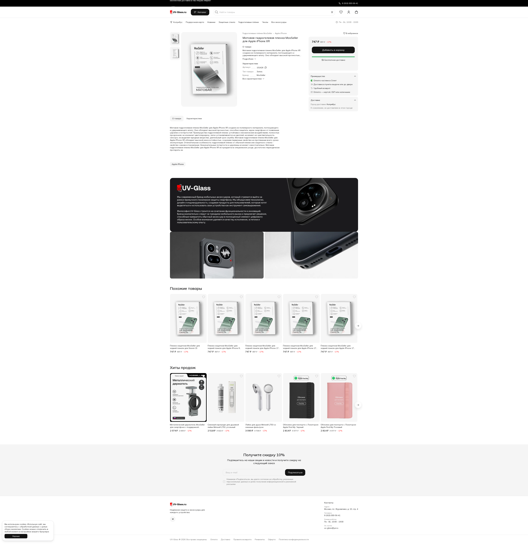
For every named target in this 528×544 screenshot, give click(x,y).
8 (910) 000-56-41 (332, 515)
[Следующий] (358, 326)
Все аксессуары (278, 22)
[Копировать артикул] (265, 67)
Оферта (272, 539)
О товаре (176, 118)
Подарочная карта (195, 22)
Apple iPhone (281, 33)
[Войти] (348, 12)
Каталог (202, 12)
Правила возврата (242, 539)
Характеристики (194, 118)
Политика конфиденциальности (294, 539)
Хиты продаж (183, 367)
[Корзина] (356, 12)
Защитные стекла (227, 22)
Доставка (225, 539)
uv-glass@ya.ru (331, 528)
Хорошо (16, 536)
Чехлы (265, 22)
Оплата (214, 539)
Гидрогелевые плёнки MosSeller (257, 33)
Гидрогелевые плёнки (248, 22)
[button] (341, 12)
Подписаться (295, 472)
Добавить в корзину (333, 50)
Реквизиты (260, 539)
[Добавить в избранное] (204, 297)
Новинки (211, 22)
